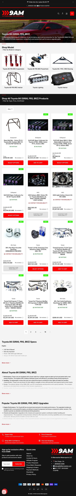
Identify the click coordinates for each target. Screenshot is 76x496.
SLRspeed (38, 137)
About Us (29, 456)
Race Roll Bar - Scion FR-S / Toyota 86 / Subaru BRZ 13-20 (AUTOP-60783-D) (13, 142)
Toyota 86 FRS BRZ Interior (13, 87)
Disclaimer (29, 472)
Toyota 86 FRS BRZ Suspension (13, 69)
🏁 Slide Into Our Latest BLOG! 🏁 (38, 2)
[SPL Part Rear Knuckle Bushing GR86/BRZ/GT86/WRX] (13, 232)
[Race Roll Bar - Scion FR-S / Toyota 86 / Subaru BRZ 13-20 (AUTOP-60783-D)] (13, 125)
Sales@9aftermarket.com (63, 466)
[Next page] (50, 332)
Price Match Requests (33, 465)
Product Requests (32, 463)
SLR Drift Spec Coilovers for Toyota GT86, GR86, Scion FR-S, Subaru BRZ (38, 142)
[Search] (58, 14)
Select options (13, 162)
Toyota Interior (62, 87)
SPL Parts (13, 245)
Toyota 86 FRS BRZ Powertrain (38, 69)
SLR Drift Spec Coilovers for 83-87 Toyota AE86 (13, 196)
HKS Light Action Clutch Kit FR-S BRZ (62, 196)
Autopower (13, 137)
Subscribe (18, 464)
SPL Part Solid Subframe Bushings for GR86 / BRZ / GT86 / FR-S (62, 302)
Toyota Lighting (38, 87)
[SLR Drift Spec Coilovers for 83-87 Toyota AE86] (13, 180)
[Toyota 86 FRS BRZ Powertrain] (37, 60)
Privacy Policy (31, 474)
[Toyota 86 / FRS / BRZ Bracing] (62, 60)
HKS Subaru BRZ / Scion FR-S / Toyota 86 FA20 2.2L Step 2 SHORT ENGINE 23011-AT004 (38, 197)
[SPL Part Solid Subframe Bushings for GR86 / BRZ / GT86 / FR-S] (63, 286)
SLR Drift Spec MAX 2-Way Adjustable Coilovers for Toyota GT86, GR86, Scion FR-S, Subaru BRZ (62, 142)
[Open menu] (72, 14)
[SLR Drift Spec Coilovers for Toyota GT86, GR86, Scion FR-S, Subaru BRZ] (38, 125)
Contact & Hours (31, 458)
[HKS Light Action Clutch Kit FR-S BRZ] (63, 180)
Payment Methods (32, 470)
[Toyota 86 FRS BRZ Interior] (13, 78)
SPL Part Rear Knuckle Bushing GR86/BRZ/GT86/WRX (13, 249)
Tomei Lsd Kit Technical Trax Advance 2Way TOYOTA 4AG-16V (38, 249)
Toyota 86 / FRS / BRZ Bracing (62, 69)
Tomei (38, 245)
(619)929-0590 (60, 464)
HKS (38, 192)
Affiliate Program (32, 460)
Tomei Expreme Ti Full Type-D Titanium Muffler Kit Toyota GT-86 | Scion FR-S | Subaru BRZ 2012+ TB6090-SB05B (62, 251)
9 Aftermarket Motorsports (40, 493)
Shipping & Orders (32, 467)
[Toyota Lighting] (37, 78)
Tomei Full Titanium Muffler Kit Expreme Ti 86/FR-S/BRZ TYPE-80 (38, 302)
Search (28, 453)
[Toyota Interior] (62, 78)
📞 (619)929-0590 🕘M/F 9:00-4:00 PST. (38, 6)
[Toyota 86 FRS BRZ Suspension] (13, 60)
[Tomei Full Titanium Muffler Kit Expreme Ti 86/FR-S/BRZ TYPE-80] (38, 286)
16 (45, 332)
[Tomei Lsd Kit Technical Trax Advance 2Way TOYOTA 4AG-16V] (38, 232)
